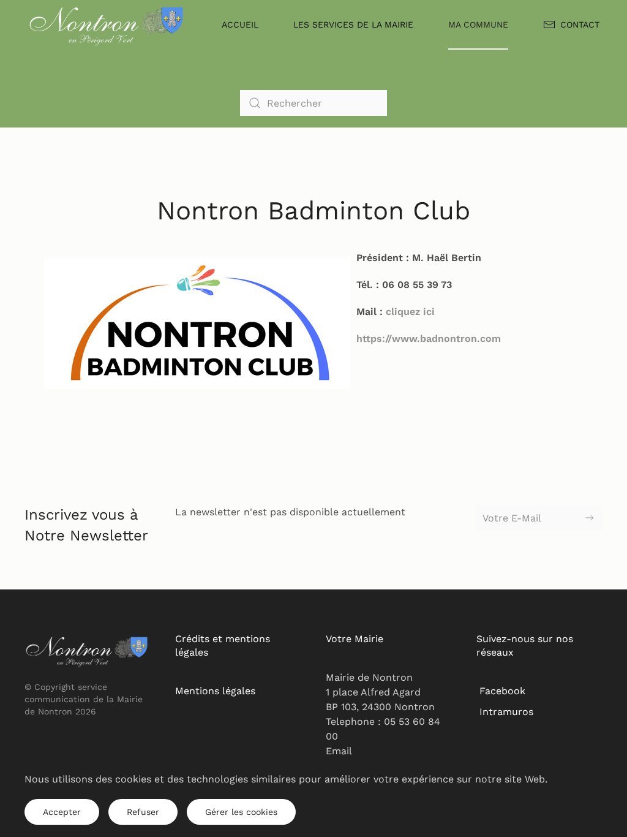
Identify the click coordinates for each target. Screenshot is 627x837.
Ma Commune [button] (478, 24)
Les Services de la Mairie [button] (353, 24)
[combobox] (313, 103)
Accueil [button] (240, 24)
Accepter (62, 812)
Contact (579, 24)
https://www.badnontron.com (428, 338)
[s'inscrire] (590, 518)
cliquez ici (410, 311)
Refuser (143, 812)
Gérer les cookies (241, 812)
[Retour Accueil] (106, 24)
